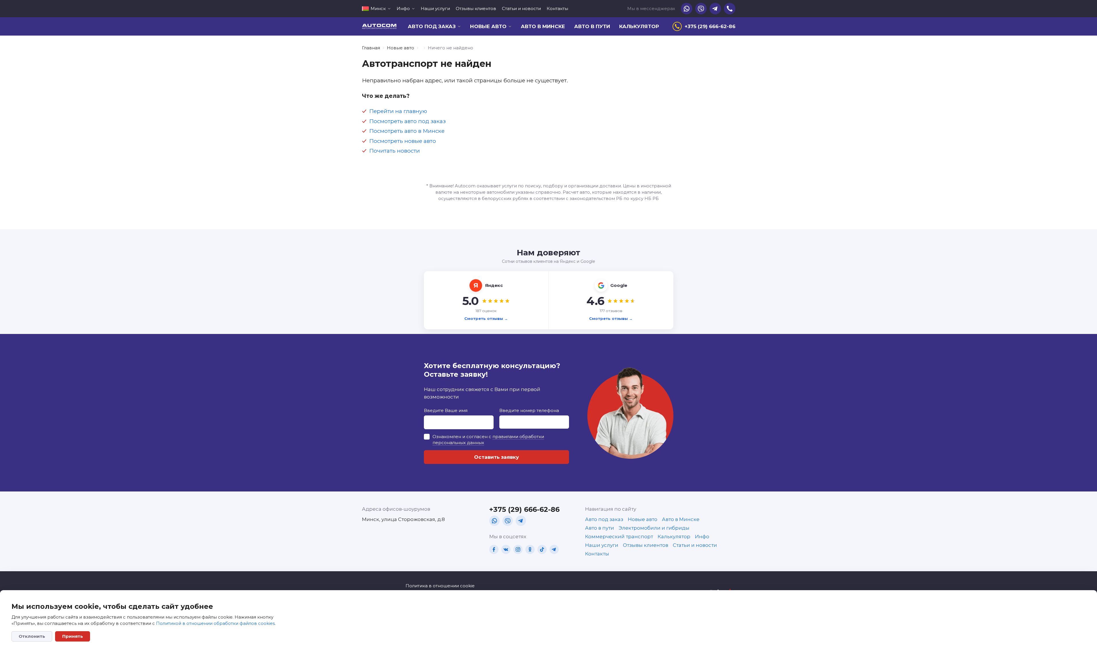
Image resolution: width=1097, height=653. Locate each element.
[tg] (521, 521)
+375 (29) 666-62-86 (524, 509)
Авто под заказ (604, 519)
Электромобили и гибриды (654, 528)
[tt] (542, 549)
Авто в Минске (543, 26)
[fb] (493, 549)
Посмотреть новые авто (402, 141)
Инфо (702, 536)
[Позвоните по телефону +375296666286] (729, 8)
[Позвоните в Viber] (701, 8)
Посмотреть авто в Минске (407, 131)
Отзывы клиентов (476, 8)
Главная (371, 47)
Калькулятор (639, 26)
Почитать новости (394, 150)
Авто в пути (592, 26)
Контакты (557, 8)
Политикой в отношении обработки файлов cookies (215, 623)
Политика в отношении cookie (440, 585)
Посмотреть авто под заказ (407, 121)
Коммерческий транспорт (619, 536)
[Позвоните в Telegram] (715, 8)
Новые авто (400, 47)
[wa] (494, 521)
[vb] (507, 521)
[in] (518, 549)
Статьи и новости (521, 8)
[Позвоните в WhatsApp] (686, 8)
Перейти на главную (398, 111)
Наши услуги (435, 8)
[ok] (530, 549)
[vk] (505, 549)
